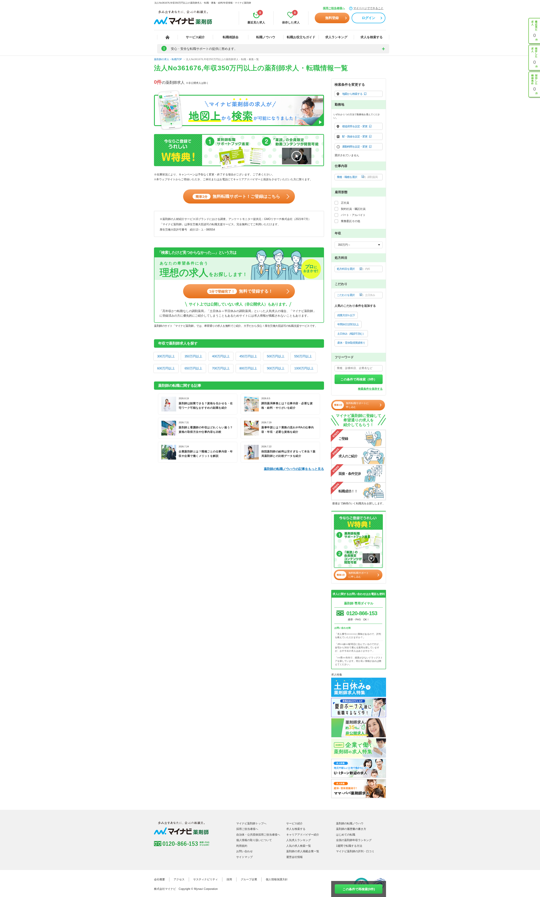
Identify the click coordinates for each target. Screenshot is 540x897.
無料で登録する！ (241, 291)
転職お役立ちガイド (301, 37)
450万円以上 (248, 356)
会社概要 (159, 879)
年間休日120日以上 (348, 324)
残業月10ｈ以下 (346, 315)
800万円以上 (248, 368)
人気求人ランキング (298, 840)
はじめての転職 (345, 834)
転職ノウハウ (265, 37)
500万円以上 (276, 356)
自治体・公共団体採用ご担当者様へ (258, 834)
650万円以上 (193, 368)
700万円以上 (221, 368)
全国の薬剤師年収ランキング (354, 840)
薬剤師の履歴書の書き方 (351, 829)
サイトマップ (244, 857)
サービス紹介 (195, 37)
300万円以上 (166, 356)
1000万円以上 (304, 368)
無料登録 (332, 18)
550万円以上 (303, 356)
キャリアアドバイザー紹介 (302, 834)
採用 (229, 879)
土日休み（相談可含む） (351, 333)
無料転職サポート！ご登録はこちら (238, 196)
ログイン (368, 18)
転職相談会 (231, 37)
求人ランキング (336, 37)
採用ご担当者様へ (334, 8)
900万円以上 (276, 368)
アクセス (179, 879)
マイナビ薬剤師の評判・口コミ (355, 851)
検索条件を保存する (370, 388)
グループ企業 (249, 879)
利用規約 (241, 845)
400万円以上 (221, 356)
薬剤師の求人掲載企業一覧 (302, 851)
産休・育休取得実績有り (351, 342)
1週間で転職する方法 (349, 845)
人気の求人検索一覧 (298, 845)
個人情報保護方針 (277, 879)
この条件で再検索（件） (358, 379)
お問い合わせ (244, 851)
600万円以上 (166, 368)
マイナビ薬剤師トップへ (251, 823)
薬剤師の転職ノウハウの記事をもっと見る (294, 469)
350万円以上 (193, 356)
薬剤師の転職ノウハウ (349, 823)
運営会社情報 (294, 857)
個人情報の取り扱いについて (254, 840)
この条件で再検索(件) (359, 889)
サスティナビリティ (205, 879)
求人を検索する (371, 37)
